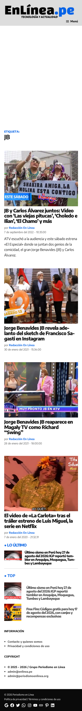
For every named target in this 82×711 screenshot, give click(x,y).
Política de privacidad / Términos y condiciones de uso (32, 699)
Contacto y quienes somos (25, 641)
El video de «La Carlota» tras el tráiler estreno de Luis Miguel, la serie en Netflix (38, 520)
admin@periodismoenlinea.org (28, 676)
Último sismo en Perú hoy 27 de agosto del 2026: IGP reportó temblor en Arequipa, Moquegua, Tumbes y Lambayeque (50, 557)
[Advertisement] (41, 82)
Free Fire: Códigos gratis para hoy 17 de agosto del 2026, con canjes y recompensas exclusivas (51, 612)
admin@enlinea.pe (20, 671)
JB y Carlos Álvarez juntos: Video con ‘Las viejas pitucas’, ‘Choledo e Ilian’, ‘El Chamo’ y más (40, 215)
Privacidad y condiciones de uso (29, 646)
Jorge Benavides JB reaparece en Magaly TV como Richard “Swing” (38, 427)
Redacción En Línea (22, 227)
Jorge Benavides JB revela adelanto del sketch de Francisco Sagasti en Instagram (39, 333)
